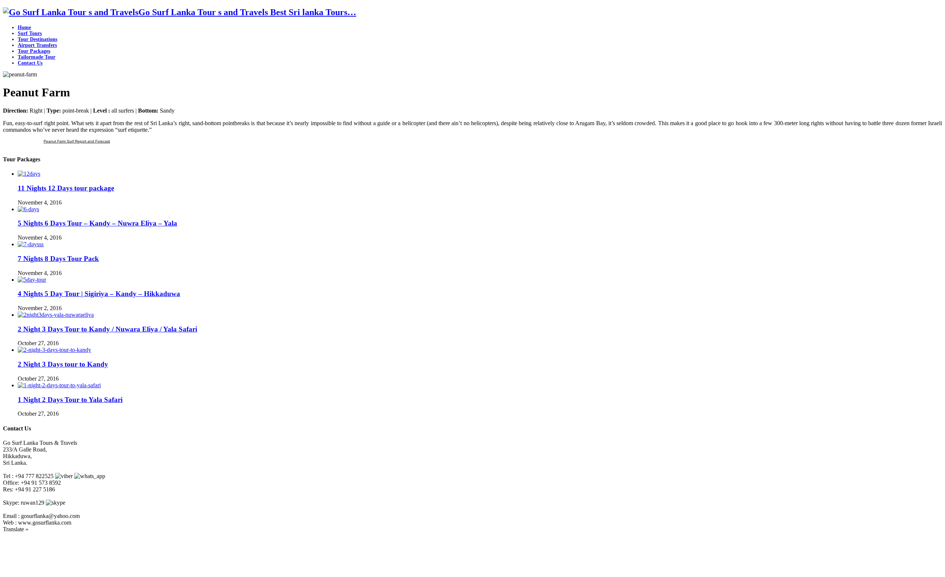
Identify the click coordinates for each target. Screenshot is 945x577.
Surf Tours (30, 33)
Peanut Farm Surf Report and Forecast (77, 141)
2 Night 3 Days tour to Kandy (63, 364)
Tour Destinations (37, 39)
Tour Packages (34, 51)
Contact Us (30, 63)
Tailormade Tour (36, 57)
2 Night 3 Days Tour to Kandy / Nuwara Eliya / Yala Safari (107, 329)
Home (24, 27)
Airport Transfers (37, 45)
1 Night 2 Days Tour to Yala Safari (70, 399)
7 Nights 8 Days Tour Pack (58, 258)
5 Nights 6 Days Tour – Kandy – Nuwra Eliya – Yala (97, 223)
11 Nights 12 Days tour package (66, 188)
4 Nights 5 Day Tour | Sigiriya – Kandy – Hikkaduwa (99, 294)
